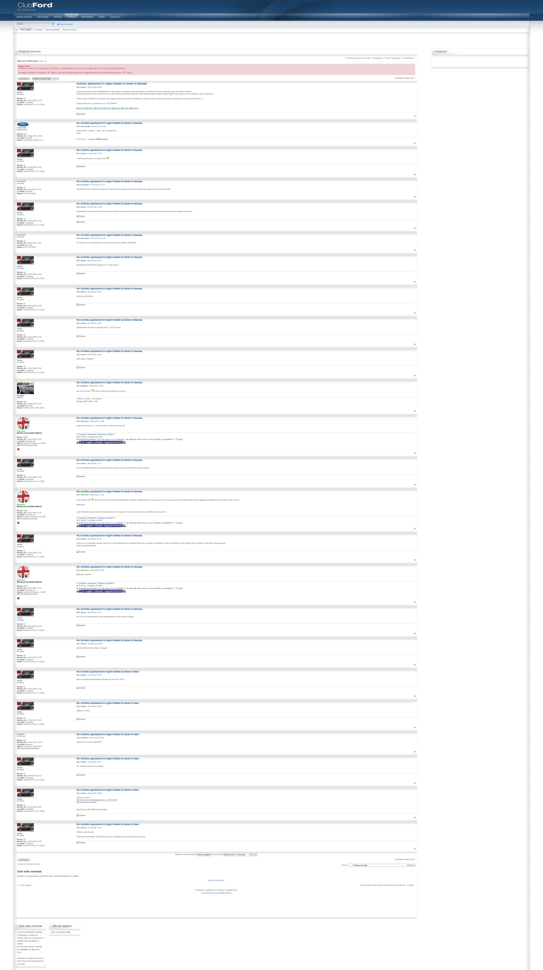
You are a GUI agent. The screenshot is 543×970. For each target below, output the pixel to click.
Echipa (363, 885)
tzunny (83, 87)
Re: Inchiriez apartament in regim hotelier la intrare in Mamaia (109, 123)
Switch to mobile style (216, 880)
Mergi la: (345, 865)
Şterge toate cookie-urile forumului (380, 885)
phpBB (207, 890)
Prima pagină (26, 30)
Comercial (38, 30)
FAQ (387, 58)
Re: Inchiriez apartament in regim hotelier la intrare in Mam (108, 671)
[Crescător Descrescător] (247, 854)
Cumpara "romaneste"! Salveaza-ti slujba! (96, 434)
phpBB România (225, 893)
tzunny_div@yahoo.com (96, 104)
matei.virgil (84, 126)
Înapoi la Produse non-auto (29, 864)
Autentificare (409, 58)
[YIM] (18, 449)
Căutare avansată (66, 24)
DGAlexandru (32, 61)
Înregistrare (396, 58)
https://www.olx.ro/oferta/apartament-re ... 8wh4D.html (97, 800)
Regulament (378, 58)
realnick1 (84, 738)
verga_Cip (43, 61)
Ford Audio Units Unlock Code (358, 58)
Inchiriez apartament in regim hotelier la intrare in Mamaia (112, 83)
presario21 (84, 185)
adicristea (84, 421)
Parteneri (441, 51)
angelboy (84, 386)
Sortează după (218, 854)
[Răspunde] (24, 78)
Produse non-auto (70, 30)
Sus (415, 116)
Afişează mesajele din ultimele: (185, 854)
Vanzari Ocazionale (52, 30)
